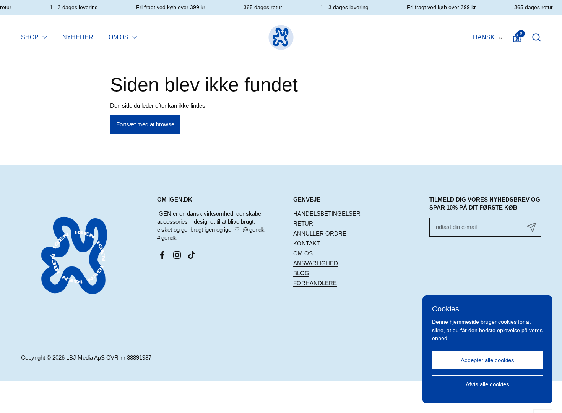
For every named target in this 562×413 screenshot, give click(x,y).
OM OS (303, 253)
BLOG (301, 273)
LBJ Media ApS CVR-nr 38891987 (108, 357)
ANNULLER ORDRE (319, 233)
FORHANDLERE (315, 283)
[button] (536, 37)
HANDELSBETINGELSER (327, 213)
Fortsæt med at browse (145, 124)
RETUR (303, 223)
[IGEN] (281, 37)
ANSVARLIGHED (315, 263)
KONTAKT (306, 243)
